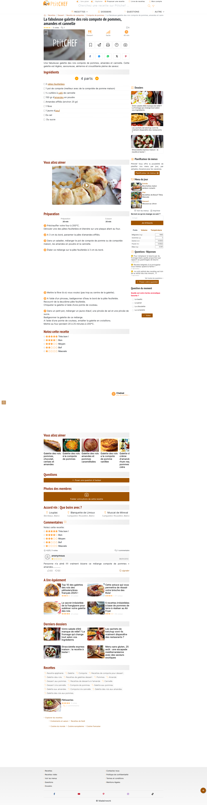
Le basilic (138, 299)
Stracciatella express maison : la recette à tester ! (73, 649)
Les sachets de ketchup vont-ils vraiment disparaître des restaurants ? (116, 633)
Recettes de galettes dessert (79, 677)
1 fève (49, 106)
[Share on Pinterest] (125, 56)
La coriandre (140, 310)
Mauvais (62, 351)
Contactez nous (112, 771)
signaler (125, 571)
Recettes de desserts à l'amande (85, 681)
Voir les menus (142, 211)
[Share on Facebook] (90, 56)
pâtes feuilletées (56, 84)
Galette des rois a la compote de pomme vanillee (109, 457)
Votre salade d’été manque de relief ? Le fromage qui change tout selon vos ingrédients (73, 634)
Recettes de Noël (78, 721)
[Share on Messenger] (99, 56)
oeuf (57, 110)
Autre (158, 12)
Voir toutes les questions (153, 278)
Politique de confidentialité (117, 775)
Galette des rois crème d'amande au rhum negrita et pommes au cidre (128, 460)
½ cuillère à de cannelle (60, 93)
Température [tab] (156, 230)
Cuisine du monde (58, 726)
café (60, 93)
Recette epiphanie (55, 673)
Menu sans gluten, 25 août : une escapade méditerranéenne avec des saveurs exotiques (117, 652)
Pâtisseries (67, 700)
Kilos (135, 247)
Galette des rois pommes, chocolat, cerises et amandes (52, 459)
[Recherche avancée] (153, 6)
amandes (59, 97)
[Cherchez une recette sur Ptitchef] (149, 5)
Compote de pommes (80, 685)
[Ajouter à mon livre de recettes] (91, 45)
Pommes (100, 677)
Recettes (79, 12)
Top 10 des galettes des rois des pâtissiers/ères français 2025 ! (72, 588)
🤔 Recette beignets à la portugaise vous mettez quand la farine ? (145, 266)
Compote (83, 673)
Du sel (49, 115)
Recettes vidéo (51, 775)
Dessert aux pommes (56, 681)
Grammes (136, 238)
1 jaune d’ (53, 110)
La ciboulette (140, 306)
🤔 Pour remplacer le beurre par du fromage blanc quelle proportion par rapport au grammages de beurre (146, 258)
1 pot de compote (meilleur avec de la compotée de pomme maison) (80, 88)
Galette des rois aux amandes (108, 689)
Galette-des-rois (54, 677)
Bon (60, 340)
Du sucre (50, 119)
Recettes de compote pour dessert (107, 673)
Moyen (61, 344)
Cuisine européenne (76, 726)
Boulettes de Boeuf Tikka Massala (152, 196)
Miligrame (137, 235)
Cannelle (108, 681)
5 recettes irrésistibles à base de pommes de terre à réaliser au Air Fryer (117, 606)
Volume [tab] (144, 230)
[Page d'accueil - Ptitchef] (45, 15)
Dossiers (105, 12)
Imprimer (156, 211)
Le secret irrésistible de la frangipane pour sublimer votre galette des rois (73, 606)
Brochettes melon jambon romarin (149, 187)
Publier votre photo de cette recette (86, 499)
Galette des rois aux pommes (60, 693)
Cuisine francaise (93, 726)
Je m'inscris (147, 223)
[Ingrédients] (4, 402)
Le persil (138, 303)
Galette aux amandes (56, 689)
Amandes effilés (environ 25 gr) (62, 101)
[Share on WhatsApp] (108, 56)
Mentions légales (113, 782)
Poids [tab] (135, 230)
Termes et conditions (115, 778)
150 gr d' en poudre (60, 97)
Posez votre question (148, 282)
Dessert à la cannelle (56, 685)
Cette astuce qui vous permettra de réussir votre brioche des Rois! (117, 588)
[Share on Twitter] (117, 56)
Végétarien (99, 1)
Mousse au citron (149, 204)
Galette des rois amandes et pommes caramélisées (90, 457)
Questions (132, 12)
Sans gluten (84, 1)
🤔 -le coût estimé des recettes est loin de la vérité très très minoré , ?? (147, 272)
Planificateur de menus (146, 173)
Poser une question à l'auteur (87, 480)
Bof (60, 347)
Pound (135, 244)
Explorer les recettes (53, 718)
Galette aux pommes (103, 685)
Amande (112, 677)
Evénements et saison (59, 721)
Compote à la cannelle (80, 689)
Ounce (136, 241)
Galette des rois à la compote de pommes (71, 456)
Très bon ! (63, 336)
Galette (71, 673)
